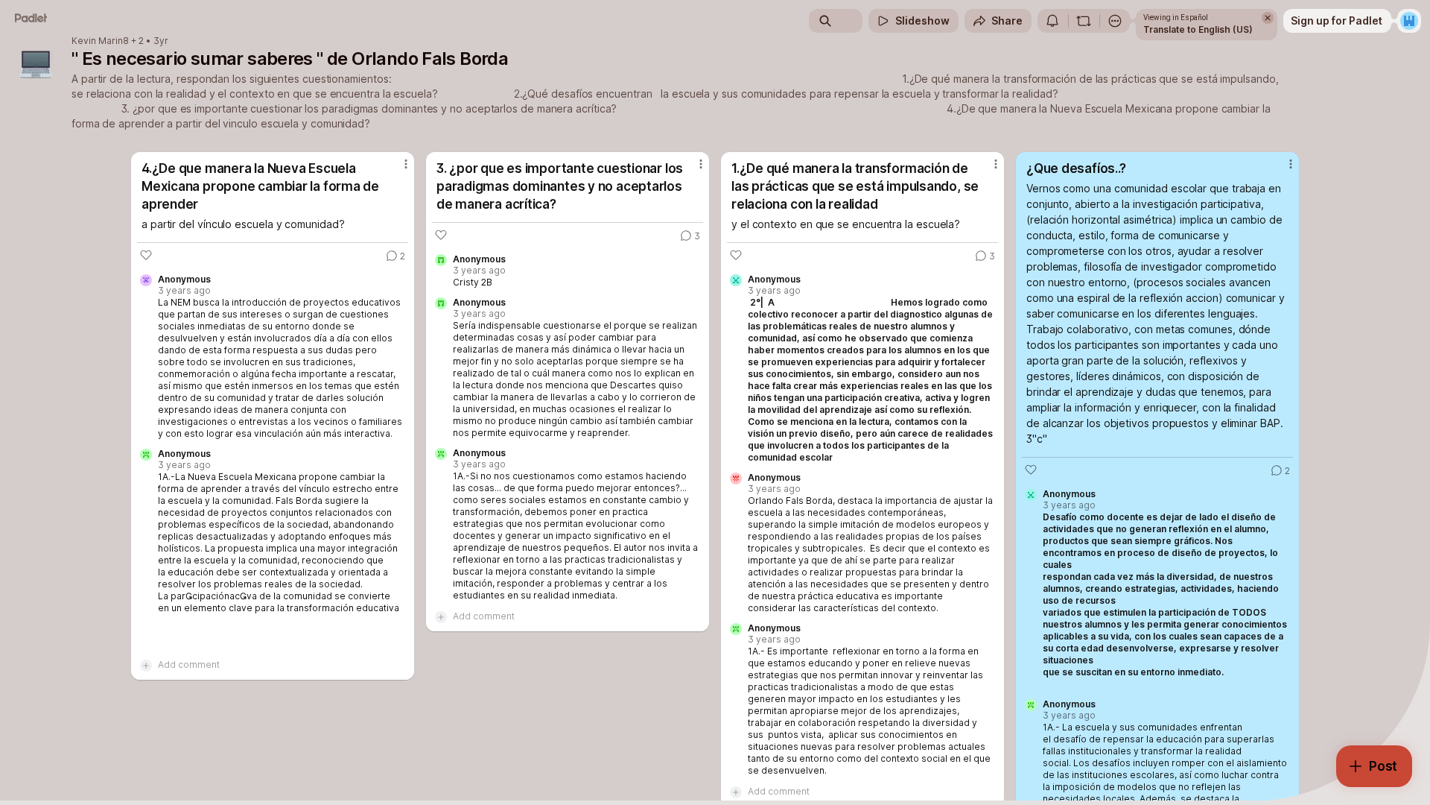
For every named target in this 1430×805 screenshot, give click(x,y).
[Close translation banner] (1268, 18)
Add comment (189, 664)
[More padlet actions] (1115, 21)
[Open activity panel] (1052, 21)
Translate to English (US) (1198, 29)
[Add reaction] (146, 255)
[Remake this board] (1084, 21)
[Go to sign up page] (1409, 21)
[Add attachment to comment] (146, 665)
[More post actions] (406, 164)
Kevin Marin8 (100, 41)
